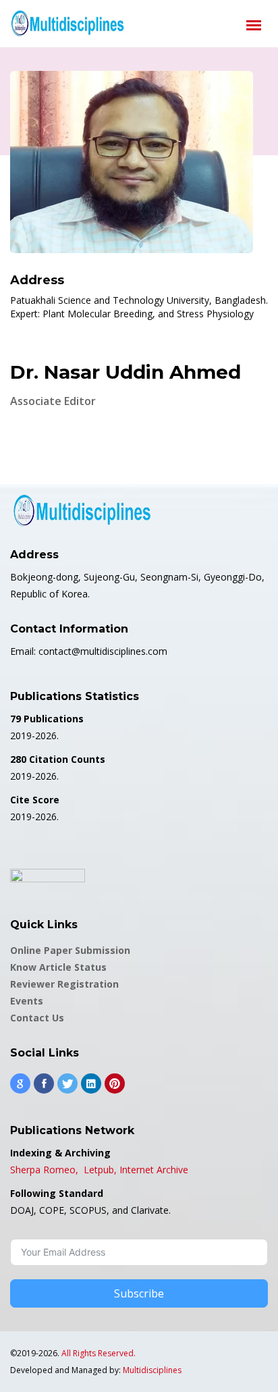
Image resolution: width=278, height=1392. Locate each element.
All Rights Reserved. (98, 1353)
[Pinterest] (115, 1083)
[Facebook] (44, 1083)
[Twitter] (67, 1083)
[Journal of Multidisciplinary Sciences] (67, 23)
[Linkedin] (91, 1083)
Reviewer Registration (64, 984)
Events (26, 1000)
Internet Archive (153, 1169)
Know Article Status (58, 967)
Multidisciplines (152, 1370)
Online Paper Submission (70, 950)
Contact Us (37, 1017)
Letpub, (100, 1169)
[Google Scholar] (20, 1083)
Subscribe (139, 1293)
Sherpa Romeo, (45, 1169)
